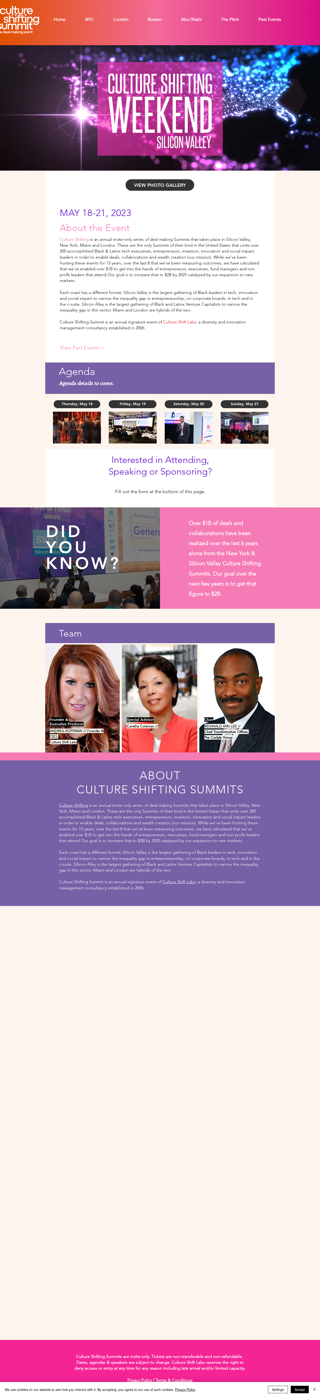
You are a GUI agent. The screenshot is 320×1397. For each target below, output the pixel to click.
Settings (278, 1389)
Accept (300, 1389)
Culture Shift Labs (179, 322)
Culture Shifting (74, 239)
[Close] (314, 1389)
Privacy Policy (185, 1389)
